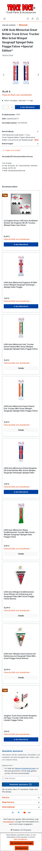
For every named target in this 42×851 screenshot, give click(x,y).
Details (21, 368)
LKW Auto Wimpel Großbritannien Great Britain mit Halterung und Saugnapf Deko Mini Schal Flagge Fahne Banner (19, 595)
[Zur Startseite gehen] (21, 8)
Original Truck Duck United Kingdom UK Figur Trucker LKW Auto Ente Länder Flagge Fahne (20, 718)
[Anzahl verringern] (4, 107)
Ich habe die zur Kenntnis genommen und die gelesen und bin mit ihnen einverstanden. (21, 770)
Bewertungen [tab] (7, 144)
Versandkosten (8, 822)
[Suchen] (27, 19)
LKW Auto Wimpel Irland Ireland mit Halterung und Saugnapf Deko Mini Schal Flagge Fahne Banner (20, 656)
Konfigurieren (21, 848)
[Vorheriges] (3, 74)
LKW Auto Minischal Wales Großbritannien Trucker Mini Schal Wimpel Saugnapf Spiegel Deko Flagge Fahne (19, 533)
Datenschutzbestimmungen (25, 768)
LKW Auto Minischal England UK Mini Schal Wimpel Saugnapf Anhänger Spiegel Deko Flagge (20, 284)
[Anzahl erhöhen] (12, 107)
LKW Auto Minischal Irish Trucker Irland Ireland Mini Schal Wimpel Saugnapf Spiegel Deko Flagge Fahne (21, 346)
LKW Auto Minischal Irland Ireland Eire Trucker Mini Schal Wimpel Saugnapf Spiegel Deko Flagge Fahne (21, 408)
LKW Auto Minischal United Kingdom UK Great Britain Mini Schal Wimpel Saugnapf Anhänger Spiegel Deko (20, 470)
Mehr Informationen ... (21, 839)
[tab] (20, 135)
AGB (28, 771)
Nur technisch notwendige (21, 843)
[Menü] (4, 19)
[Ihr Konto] (32, 19)
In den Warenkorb (27, 107)
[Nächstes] (38, 74)
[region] (21, 74)
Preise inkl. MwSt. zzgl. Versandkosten (17, 95)
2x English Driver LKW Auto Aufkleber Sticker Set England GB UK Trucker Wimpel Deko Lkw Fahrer (21, 223)
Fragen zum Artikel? (13, 150)
